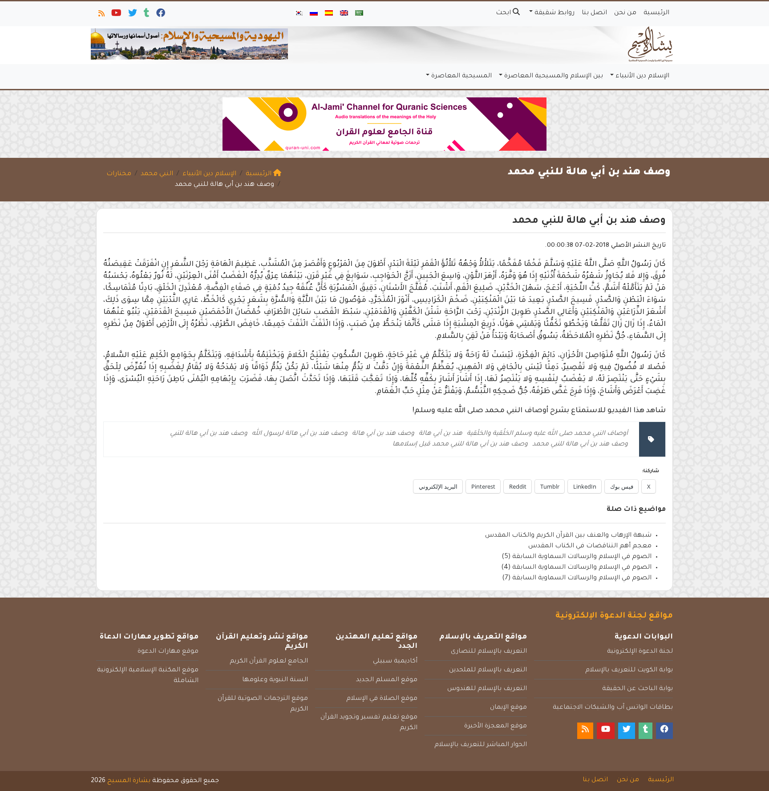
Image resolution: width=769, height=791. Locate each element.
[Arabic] (359, 14)
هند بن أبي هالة (440, 434)
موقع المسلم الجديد (386, 680)
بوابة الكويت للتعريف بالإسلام (629, 670)
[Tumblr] (146, 15)
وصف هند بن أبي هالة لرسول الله (300, 434)
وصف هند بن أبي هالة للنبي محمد (580, 444)
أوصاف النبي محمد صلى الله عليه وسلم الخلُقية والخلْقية (547, 434)
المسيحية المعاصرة (461, 76)
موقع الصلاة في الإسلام (381, 699)
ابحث (504, 13)
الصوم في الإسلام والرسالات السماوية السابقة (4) (576, 567)
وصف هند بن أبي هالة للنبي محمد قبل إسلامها (460, 444)
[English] (344, 14)
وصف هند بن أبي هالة (383, 434)
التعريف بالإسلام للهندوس (487, 689)
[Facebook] (160, 15)
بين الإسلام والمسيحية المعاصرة (553, 76)
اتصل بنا (594, 13)
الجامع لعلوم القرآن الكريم (269, 661)
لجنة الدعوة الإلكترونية (640, 651)
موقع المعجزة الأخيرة (495, 726)
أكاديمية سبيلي (395, 661)
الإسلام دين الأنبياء (642, 76)
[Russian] (313, 14)
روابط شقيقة (554, 13)
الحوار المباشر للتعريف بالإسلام (480, 745)
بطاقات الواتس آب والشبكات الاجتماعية (613, 707)
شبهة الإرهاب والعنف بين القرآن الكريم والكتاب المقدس (568, 535)
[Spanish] (328, 14)
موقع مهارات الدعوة (168, 651)
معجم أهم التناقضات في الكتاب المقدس (590, 546)
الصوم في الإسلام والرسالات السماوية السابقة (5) (577, 557)
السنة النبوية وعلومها (275, 680)
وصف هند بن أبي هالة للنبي (208, 434)
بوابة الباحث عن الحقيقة (637, 689)
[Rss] (100, 15)
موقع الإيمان (508, 707)
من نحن (625, 13)
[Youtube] (115, 15)
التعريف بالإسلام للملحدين (488, 670)
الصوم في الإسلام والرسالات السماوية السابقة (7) (577, 578)
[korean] (298, 14)
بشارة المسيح (128, 781)
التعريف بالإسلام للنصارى (489, 651)
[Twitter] (132, 15)
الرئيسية (656, 13)
